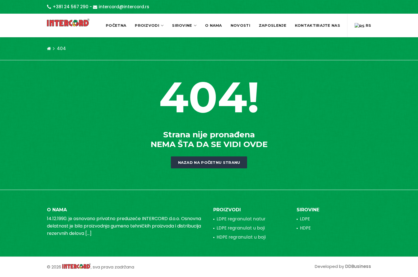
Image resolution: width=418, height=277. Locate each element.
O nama (213, 25)
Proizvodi (147, 25)
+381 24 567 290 (70, 7)
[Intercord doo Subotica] (76, 265)
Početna (116, 25)
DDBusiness (358, 266)
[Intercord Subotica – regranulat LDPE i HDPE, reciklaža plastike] (68, 22)
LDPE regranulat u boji (241, 228)
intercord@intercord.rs (124, 7)
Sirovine (182, 25)
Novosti (240, 25)
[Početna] (49, 48)
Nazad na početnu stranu (209, 162)
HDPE (305, 228)
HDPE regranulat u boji (241, 237)
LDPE (305, 219)
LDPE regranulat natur (241, 219)
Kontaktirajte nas (317, 25)
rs (368, 25)
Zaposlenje (272, 25)
